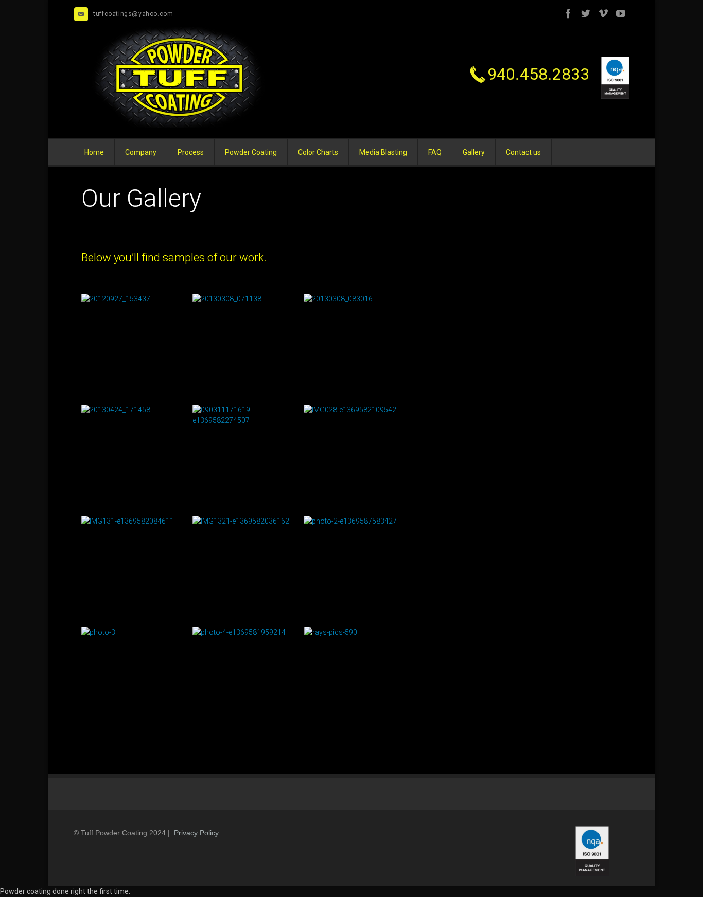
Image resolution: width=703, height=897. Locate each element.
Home (94, 152)
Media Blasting (383, 152)
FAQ (435, 152)
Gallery (474, 152)
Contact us (523, 152)
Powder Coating (251, 152)
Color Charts (318, 152)
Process (191, 152)
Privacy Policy (196, 833)
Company (140, 152)
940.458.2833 (540, 74)
